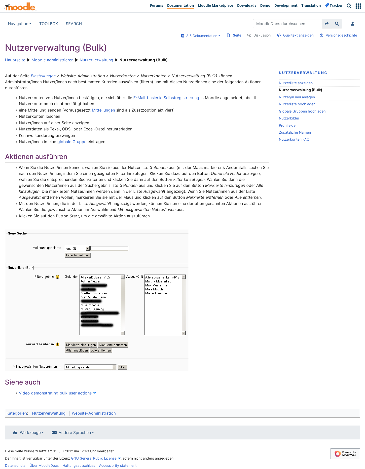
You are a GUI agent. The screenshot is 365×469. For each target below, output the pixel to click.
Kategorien (16, 413)
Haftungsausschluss (79, 465)
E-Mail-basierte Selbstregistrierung (166, 97)
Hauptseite (15, 59)
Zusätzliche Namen (295, 132)
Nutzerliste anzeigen (296, 83)
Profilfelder (288, 125)
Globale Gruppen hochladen (302, 111)
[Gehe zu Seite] (327, 23)
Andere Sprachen (75, 432)
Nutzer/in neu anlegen (297, 97)
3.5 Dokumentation (200, 36)
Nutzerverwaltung (96, 59)
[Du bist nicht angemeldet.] (353, 24)
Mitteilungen (103, 110)
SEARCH (74, 23)
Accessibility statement (118, 465)
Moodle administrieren (52, 59)
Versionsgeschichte (341, 35)
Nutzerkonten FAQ (294, 139)
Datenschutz (15, 465)
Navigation (18, 23)
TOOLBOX (48, 23)
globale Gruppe (71, 141)
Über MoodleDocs (44, 465)
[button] (358, 6)
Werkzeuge (30, 432)
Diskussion (262, 35)
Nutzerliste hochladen (297, 104)
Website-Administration (94, 413)
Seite (237, 35)
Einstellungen (43, 75)
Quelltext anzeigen (298, 35)
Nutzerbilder (289, 118)
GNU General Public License (93, 458)
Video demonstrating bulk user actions (55, 393)
